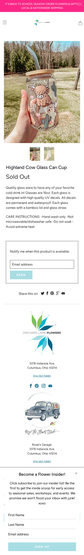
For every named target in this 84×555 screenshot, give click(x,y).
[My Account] (3, 22)
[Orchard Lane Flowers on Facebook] (31, 386)
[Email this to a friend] (63, 293)
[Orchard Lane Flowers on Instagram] (44, 386)
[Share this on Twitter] (42, 293)
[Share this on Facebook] (47, 293)
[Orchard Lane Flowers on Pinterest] (37, 386)
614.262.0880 (42, 376)
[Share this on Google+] (57, 293)
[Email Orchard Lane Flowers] (50, 386)
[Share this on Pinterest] (52, 293)
